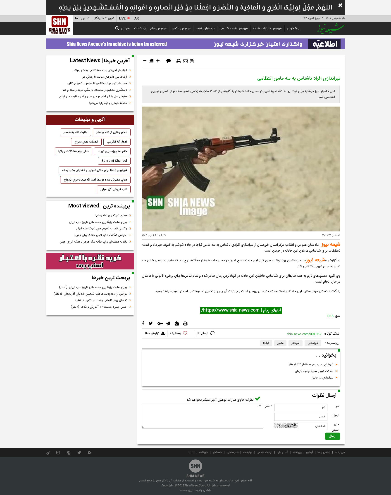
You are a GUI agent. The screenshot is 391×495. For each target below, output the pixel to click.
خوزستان (313, 343)
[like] (180, 334)
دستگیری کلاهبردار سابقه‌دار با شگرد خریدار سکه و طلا (94, 90)
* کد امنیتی (335, 428)
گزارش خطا (152, 333)
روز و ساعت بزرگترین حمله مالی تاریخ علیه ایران (98, 222)
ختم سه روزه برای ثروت (112, 151)
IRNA (330, 316)
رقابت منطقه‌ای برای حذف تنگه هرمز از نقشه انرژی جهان (93, 241)
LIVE (122, 18)
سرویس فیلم (158, 28)
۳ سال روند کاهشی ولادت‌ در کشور (101, 300)
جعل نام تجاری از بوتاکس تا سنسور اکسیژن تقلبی (97, 83)
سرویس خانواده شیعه (267, 28)
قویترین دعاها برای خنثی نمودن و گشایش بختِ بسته (94, 170)
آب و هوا (282, 452)
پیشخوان (293, 28)
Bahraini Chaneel (114, 160)
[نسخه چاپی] (178, 61)
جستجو (217, 452)
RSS (191, 452)
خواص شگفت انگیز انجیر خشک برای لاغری (100, 235)
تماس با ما (82, 18)
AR (136, 18)
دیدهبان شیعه (205, 28)
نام (337, 406)
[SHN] (59, 25)
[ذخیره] (192, 61)
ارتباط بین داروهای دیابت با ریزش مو (104, 76)
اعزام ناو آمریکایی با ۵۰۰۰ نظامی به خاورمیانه (100, 70)
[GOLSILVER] (90, 261)
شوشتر (295, 343)
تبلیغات (247, 452)
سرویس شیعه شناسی (233, 28)
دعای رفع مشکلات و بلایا (73, 151)
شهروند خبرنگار (104, 18)
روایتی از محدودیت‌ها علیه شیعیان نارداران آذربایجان (90, 293)
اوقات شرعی (264, 452)
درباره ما (340, 452)
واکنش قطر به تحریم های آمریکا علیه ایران (101, 228)
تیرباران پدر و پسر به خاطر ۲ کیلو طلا (311, 364)
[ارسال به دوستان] (185, 61)
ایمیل (336, 415)
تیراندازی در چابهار (322, 377)
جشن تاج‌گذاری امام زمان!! (110, 215)
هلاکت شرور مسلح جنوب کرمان (314, 371)
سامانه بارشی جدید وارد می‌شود (108, 103)
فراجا (266, 343)
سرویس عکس (181, 28)
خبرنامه (203, 452)
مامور (280, 343)
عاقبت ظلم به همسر (75, 132)
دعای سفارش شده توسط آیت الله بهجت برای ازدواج (95, 179)
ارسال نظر (202, 333)
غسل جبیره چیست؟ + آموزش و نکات (99, 307)
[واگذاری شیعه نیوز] (195, 42)
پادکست (140, 28)
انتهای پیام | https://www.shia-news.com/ (241, 310)
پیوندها (297, 452)
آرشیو (309, 452)
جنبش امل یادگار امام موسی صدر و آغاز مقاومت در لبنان (93, 96)
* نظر (268, 406)
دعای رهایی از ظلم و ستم (111, 132)
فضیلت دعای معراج (86, 141)
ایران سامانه (186, 490)
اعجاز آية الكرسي (117, 141)
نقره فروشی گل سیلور (113, 189)
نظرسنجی (232, 452)
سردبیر (125, 28)
